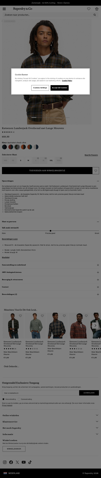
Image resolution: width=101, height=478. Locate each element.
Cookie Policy (67, 81)
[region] (50, 81)
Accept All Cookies (59, 88)
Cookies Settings (40, 88)
